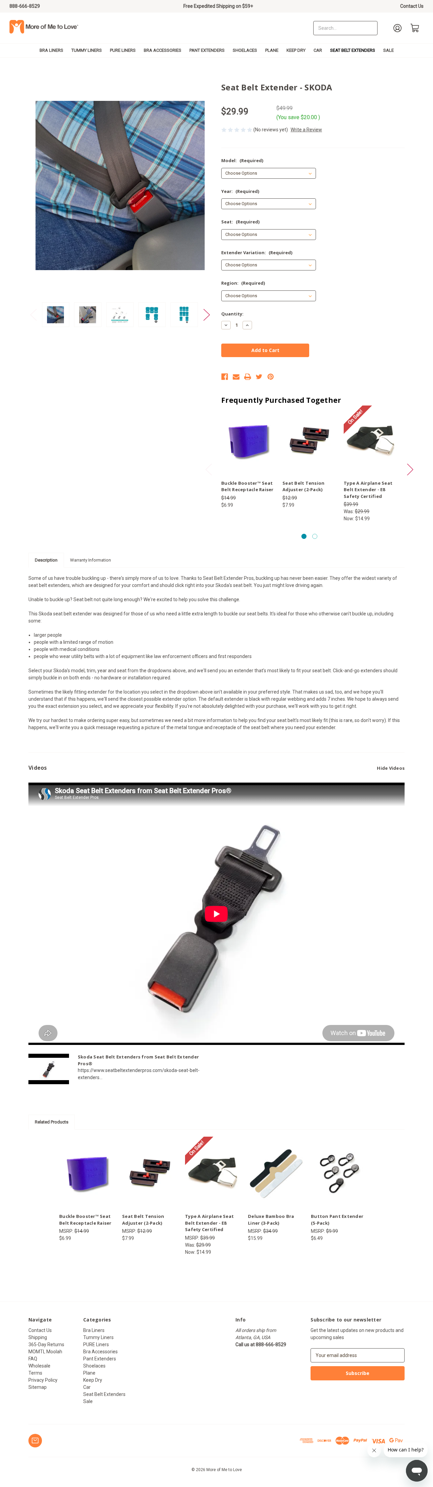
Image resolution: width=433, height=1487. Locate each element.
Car (318, 50)
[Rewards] (35, 1441)
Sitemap (37, 1387)
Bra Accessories (162, 50)
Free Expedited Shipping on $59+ (218, 6)
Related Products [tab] (51, 1121)
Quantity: (232, 314)
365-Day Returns (46, 1344)
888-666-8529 (24, 6)
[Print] (247, 376)
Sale (388, 50)
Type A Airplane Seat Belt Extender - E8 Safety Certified (368, 489)
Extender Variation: (256, 252)
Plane (271, 50)
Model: (242, 160)
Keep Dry (296, 50)
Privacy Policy (43, 1380)
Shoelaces (245, 50)
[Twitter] (259, 376)
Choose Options (248, 446)
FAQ (32, 1358)
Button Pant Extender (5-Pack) (337, 1219)
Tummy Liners (86, 50)
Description (46, 560)
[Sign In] (397, 28)
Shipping (37, 1337)
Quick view (242, 435)
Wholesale (39, 1366)
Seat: (240, 222)
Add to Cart (371, 446)
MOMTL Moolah (45, 1351)
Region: (243, 283)
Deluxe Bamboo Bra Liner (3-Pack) (271, 1219)
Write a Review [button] (306, 129)
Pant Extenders (207, 50)
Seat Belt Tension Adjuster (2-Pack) (303, 486)
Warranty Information (90, 560)
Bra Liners (51, 50)
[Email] (236, 376)
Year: (240, 191)
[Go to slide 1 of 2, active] (303, 536)
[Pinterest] (270, 376)
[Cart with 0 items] (415, 28)
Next (206, 314)
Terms (35, 1373)
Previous (33, 314)
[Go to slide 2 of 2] (314, 536)
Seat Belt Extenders (352, 50)
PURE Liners (123, 50)
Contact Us (412, 6)
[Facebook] (224, 376)
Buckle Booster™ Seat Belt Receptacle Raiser (247, 486)
